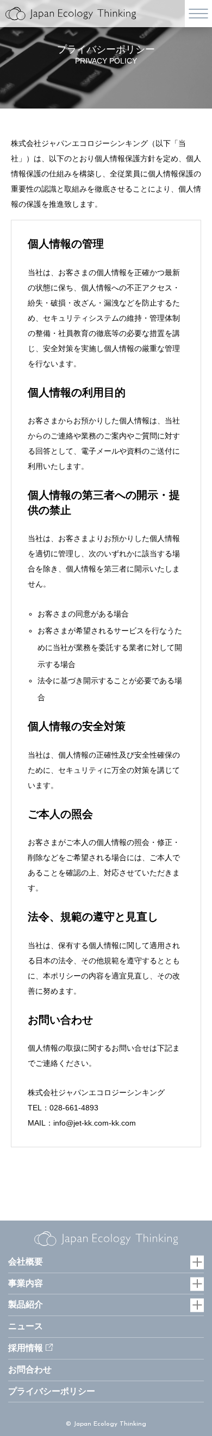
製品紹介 (25, 1304)
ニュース (25, 1326)
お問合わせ (30, 1369)
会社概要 (25, 1261)
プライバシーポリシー (51, 1391)
